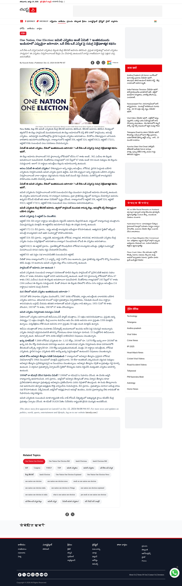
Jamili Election (44, 475)
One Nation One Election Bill (59, 461)
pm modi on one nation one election (93, 495)
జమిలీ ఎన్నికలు (88, 468)
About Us (132, 575)
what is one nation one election (64, 495)
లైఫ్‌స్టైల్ (101, 21)
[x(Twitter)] (98, 62)
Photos (144, 561)
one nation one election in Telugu (63, 488)
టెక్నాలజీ (77, 21)
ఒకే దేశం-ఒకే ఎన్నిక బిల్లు (33, 501)
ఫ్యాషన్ (94, 556)
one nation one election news (57, 481)
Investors (161, 575)
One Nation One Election (34, 461)
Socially (43, 21)
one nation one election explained (92, 488)
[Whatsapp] (103, 62)
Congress (37, 468)
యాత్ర (94, 553)
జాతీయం (61, 21)
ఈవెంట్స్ (95, 564)
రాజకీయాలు (22, 549)
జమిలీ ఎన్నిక (52, 501)
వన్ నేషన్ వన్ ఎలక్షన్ (92, 501)
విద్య (19, 556)
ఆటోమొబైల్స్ (146, 553)
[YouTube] (28, 574)
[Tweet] (73, 514)
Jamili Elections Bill (100, 461)
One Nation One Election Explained (68, 475)
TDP (59, 468)
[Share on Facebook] (67, 514)
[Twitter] (24, 574)
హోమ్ (22, 28)
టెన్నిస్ (69, 553)
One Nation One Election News (98, 475)
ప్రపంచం (70, 21)
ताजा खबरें (132, 68)
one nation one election (33, 481)
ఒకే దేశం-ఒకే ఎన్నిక (106, 468)
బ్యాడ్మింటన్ (71, 560)
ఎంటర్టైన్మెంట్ (92, 21)
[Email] (46, 574)
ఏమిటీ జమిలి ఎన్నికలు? (70, 501)
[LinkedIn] (37, 574)
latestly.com (91, 413)
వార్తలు (39, 28)
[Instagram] (33, 574)
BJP (26, 468)
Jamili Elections (81, 461)
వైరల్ (108, 21)
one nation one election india (35, 488)
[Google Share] (113, 64)
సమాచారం (21, 553)
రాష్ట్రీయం (53, 21)
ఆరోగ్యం (95, 560)
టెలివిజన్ (46, 549)
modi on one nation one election (85, 481)
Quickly (31, 21)
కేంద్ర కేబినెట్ (29, 475)
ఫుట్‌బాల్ (70, 556)
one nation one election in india (36, 495)
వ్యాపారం (114, 21)
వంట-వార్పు (96, 549)
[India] (155, 21)
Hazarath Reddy (27, 63)
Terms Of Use (142, 575)
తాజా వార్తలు (122, 545)
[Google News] (41, 574)
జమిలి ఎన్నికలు (72, 468)
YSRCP (49, 468)
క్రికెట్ (69, 549)
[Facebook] (92, 62)
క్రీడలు (84, 21)
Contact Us (152, 575)
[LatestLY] (28, 12)
